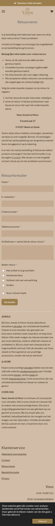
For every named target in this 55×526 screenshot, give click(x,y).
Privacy (6, 478)
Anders (10, 285)
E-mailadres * (8, 196)
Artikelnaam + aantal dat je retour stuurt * (23, 241)
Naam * (5, 181)
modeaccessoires (29, 371)
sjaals (32, 374)
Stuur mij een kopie (16, 293)
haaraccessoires (17, 378)
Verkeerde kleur (14, 275)
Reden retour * (9, 264)
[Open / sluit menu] (3, 11)
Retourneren (8, 466)
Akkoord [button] (42, 521)
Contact (16, 157)
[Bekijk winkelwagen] (51, 11)
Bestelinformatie (10, 472)
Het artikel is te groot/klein (20, 270)
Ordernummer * (10, 211)
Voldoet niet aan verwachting (21, 280)
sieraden (17, 326)
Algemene (14, 454)
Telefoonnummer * (11, 226)
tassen (17, 374)
